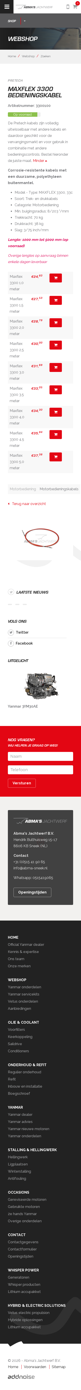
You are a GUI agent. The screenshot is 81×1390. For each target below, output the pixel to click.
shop (12, 21)
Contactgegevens (23, 1242)
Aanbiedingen (19, 1008)
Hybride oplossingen (25, 1320)
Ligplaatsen (18, 1164)
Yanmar (15, 1107)
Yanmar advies (20, 1122)
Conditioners (18, 1051)
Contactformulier (22, 1249)
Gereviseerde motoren (27, 1199)
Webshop (28, 56)
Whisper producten (24, 1284)
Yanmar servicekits (23, 994)
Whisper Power (23, 1270)
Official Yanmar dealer (26, 944)
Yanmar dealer (20, 1114)
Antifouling (17, 1178)
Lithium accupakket (24, 1292)
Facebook (24, 643)
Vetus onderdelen (23, 1001)
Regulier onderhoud (24, 1072)
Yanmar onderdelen (24, 987)
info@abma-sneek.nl (30, 868)
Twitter (22, 632)
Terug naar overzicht (27, 504)
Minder (39, 161)
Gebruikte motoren (24, 1207)
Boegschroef (19, 1093)
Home (12, 56)
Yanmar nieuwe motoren (28, 1129)
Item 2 (17, 604)
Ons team (16, 959)
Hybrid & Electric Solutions (37, 1305)
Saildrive (15, 1044)
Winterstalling (19, 1171)
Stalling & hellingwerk (32, 1150)
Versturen (22, 783)
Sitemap (59, 1367)
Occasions (18, 1192)
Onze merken (19, 966)
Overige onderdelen (25, 1221)
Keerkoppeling (20, 1037)
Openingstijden (32, 892)
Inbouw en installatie (25, 1086)
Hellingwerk (18, 1157)
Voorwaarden (35, 1367)
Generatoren (18, 1277)
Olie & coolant (23, 1022)
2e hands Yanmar (22, 1214)
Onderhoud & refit (27, 1065)
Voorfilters (16, 1029)
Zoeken (45, 56)
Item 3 (25, 604)
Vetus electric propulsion (29, 1313)
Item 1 (10, 604)
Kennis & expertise (23, 952)
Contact (17, 1235)
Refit (12, 1079)
